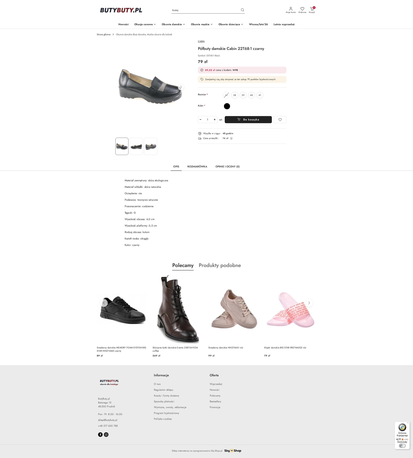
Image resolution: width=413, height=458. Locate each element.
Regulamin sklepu (163, 390)
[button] (181, 87)
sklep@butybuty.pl (107, 420)
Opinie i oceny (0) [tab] (228, 166)
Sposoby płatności (164, 401)
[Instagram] (106, 434)
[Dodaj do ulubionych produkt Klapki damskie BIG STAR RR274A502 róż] (312, 278)
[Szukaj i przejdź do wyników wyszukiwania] (242, 10)
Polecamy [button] (183, 265)
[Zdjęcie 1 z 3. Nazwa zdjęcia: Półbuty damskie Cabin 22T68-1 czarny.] (121, 146)
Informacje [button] (161, 375)
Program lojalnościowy (166, 413)
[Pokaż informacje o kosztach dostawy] (231, 138)
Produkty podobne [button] (220, 265)
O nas (157, 384)
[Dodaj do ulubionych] (280, 119)
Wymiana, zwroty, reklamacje (170, 407)
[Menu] (408, 424)
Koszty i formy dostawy (166, 395)
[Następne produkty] (309, 303)
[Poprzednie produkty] (104, 303)
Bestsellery (215, 401)
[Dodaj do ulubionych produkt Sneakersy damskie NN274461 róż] (256, 278)
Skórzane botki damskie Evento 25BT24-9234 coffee (175, 349)
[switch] (402, 446)
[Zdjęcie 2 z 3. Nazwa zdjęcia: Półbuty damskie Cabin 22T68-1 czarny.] (136, 146)
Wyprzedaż (216, 384)
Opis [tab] (176, 166)
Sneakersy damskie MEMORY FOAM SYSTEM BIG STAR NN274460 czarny (121, 349)
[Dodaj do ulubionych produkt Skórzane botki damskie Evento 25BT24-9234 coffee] (200, 278)
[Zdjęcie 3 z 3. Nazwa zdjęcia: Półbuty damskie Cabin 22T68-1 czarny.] (150, 146)
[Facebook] (100, 434)
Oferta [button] (214, 375)
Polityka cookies (163, 419)
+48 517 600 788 (108, 426)
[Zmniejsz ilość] (200, 119)
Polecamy (215, 395)
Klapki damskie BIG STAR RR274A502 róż (285, 347)
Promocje (215, 407)
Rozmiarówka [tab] (197, 166)
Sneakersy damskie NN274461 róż (225, 347)
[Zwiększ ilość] (214, 119)
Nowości (214, 390)
